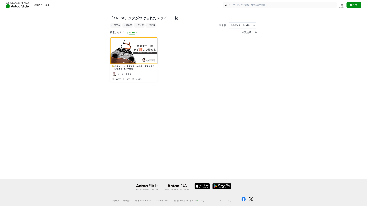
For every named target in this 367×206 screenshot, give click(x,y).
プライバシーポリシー (142, 201)
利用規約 (126, 201)
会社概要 (115, 201)
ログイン (354, 5)
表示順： (223, 25)
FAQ (202, 201)
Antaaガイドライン (162, 201)
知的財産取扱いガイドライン (185, 201)
